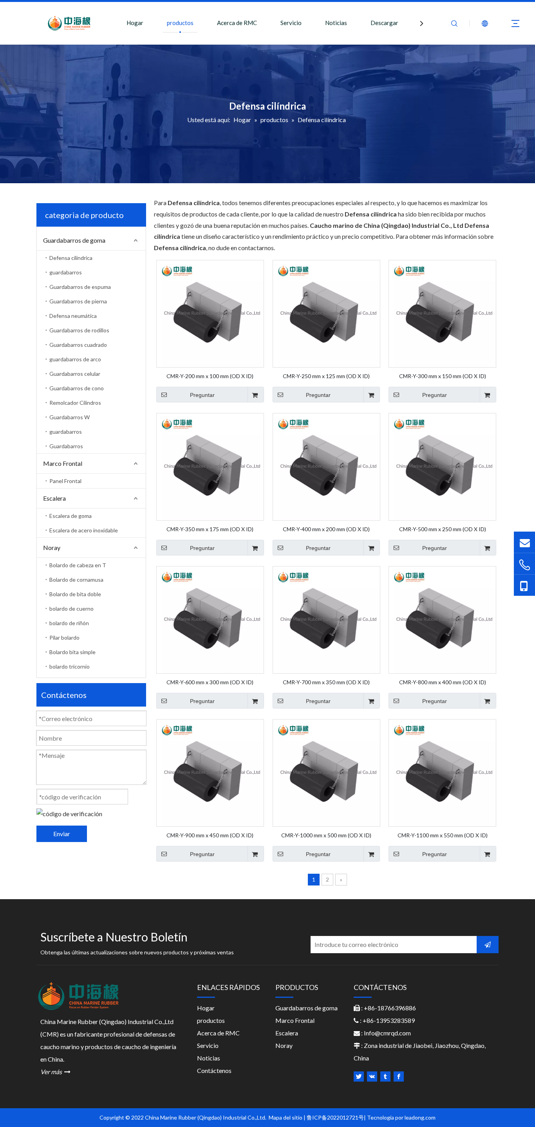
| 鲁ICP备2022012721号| (335, 1117)
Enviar (61, 833)
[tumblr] (385, 1076)
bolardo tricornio (69, 666)
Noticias (336, 22)
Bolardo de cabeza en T (77, 565)
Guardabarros (66, 446)
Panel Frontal (65, 481)
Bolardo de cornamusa (76, 579)
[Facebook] (399, 1076)
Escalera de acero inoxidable (83, 530)
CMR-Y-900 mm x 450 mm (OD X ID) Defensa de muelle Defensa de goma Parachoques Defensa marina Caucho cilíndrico (210, 835)
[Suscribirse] (488, 944)
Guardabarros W (69, 417)
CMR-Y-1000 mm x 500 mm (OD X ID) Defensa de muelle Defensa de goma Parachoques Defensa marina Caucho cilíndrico (326, 835)
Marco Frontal (62, 463)
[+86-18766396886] (524, 565)
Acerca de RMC (237, 22)
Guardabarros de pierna (78, 301)
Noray (51, 547)
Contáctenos (214, 1070)
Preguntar (202, 395)
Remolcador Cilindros (75, 402)
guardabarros (65, 272)
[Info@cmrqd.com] (524, 542)
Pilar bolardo (64, 637)
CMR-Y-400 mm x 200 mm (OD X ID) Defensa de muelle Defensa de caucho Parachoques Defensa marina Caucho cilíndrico (326, 529)
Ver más (55, 1071)
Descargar (384, 22)
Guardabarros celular (74, 373)
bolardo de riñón (69, 623)
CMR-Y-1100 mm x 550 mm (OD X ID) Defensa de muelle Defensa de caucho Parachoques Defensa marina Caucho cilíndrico (442, 835)
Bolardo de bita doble (75, 594)
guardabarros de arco (75, 359)
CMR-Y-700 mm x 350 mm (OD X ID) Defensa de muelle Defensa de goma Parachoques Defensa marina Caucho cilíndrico (326, 682)
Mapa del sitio (286, 1117)
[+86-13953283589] (524, 585)
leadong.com (420, 1117)
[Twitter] (359, 1076)
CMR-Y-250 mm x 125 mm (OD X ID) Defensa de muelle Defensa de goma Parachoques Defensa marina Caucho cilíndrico (326, 376)
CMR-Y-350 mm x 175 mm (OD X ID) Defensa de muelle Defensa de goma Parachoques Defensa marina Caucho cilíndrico (210, 529)
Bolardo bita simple (72, 652)
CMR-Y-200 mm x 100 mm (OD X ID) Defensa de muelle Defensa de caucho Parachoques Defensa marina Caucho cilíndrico (210, 376)
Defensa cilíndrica (70, 257)
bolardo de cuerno (71, 608)
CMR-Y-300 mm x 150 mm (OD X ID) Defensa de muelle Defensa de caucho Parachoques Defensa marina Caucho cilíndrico (442, 376)
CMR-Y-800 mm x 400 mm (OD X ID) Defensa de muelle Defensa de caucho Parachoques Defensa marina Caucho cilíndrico (442, 682)
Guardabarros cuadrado (78, 344)
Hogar (135, 22)
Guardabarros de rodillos (79, 330)
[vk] (372, 1076)
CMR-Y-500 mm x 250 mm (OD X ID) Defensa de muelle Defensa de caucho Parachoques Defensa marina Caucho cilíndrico (442, 529)
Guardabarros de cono (76, 388)
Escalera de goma (70, 515)
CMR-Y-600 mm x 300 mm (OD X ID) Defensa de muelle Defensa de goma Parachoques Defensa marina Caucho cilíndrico (210, 682)
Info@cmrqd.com (387, 1033)
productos (180, 22)
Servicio (291, 22)
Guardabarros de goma (74, 240)
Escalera (54, 498)
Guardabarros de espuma (80, 286)
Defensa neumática (73, 315)
